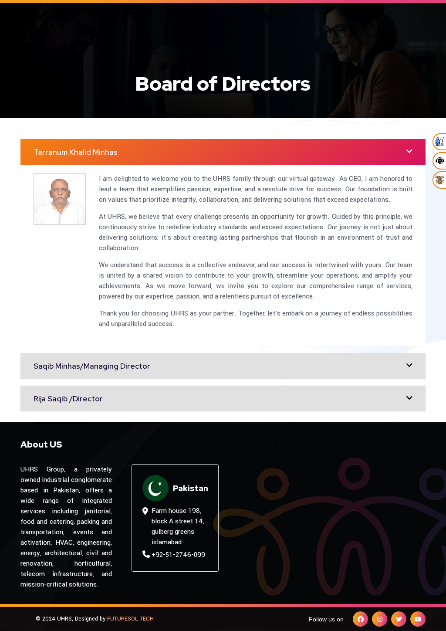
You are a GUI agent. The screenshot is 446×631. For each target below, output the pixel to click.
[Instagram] (379, 619)
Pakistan (190, 488)
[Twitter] (398, 619)
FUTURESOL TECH (130, 619)
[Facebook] (360, 619)
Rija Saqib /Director (68, 399)
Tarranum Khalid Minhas (76, 152)
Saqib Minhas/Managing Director (92, 366)
